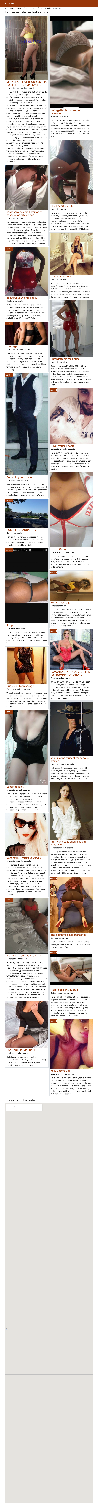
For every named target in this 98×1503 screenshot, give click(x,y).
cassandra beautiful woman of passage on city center (24, 213)
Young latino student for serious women (70, 759)
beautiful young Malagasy (21, 297)
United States (31, 8)
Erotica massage (60, 602)
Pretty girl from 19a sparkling (23, 955)
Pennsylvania (45, 8)
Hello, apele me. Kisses (64, 989)
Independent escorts (14, 8)
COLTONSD (10, 3)
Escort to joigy (15, 786)
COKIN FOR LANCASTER (21, 529)
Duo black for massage (20, 686)
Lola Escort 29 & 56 (62, 205)
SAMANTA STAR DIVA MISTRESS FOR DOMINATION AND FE (70, 673)
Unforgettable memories (65, 358)
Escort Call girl (59, 549)
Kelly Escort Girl (60, 1070)
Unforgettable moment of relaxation (66, 112)
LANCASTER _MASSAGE (21, 1050)
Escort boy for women (19, 477)
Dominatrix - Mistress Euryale (24, 857)
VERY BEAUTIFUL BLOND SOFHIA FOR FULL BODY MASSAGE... (26, 83)
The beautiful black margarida (68, 934)
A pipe (10, 625)
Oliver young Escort (62, 445)
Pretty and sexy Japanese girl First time (68, 843)
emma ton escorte (61, 276)
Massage (11, 346)
